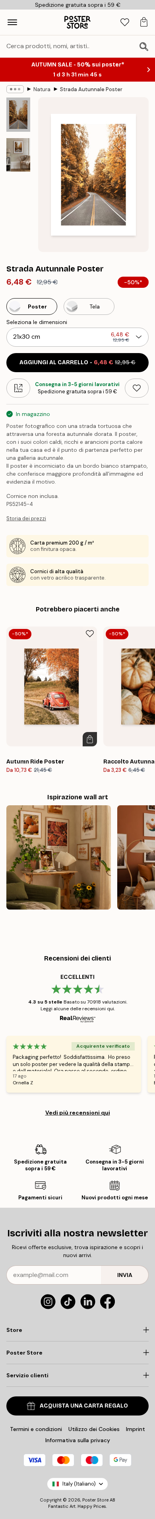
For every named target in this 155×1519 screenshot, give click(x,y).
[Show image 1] (18, 115)
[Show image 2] (18, 155)
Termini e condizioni (36, 1429)
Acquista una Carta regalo (84, 1405)
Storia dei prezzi (26, 518)
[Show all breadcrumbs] (15, 89)
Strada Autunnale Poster (91, 89)
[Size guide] (18, 388)
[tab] (124, 22)
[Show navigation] (12, 22)
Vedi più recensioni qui (77, 1112)
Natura (41, 89)
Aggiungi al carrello (77, 362)
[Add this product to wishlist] (137, 388)
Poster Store (95, 1500)
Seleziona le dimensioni (36, 322)
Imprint (135, 1429)
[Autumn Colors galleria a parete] (58, 857)
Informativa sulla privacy (77, 1440)
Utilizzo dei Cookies (94, 1429)
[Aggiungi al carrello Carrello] (90, 739)
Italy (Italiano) (79, 1483)
